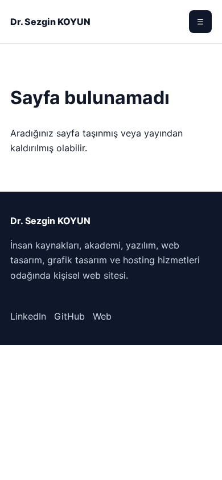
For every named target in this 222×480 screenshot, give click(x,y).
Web (102, 316)
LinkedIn (28, 316)
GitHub (69, 316)
